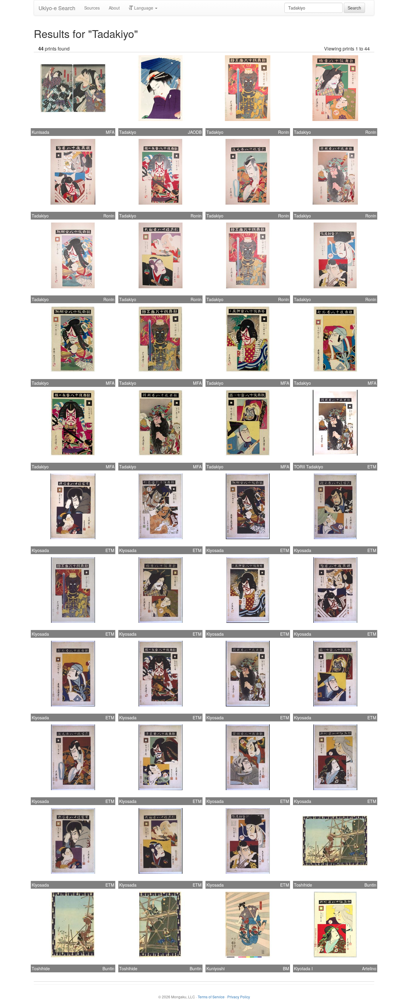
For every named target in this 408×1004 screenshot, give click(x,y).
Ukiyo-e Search (57, 8)
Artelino (369, 968)
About (114, 8)
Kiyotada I (303, 968)
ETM (371, 467)
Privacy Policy (238, 996)
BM (286, 968)
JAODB (195, 132)
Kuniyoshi (215, 968)
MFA (110, 132)
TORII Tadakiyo (308, 467)
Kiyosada (40, 550)
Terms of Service (211, 996)
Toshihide (303, 885)
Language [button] (143, 8)
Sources (92, 8)
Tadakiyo (127, 132)
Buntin (370, 885)
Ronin (283, 132)
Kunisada (40, 132)
